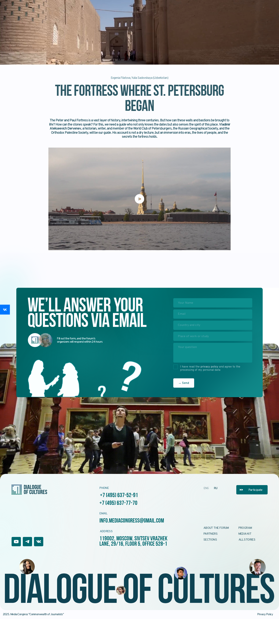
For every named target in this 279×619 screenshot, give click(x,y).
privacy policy (209, 367)
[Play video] (139, 199)
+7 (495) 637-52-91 (119, 496)
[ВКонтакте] (5, 310)
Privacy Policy (265, 614)
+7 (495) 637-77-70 (118, 503)
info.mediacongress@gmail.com (131, 521)
